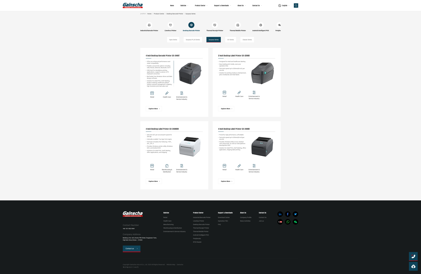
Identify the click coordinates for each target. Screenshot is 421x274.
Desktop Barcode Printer (175, 14)
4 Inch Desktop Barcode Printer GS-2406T (163, 55)
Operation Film (223, 221)
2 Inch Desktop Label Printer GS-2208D (234, 55)
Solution (183, 5)
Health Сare (167, 221)
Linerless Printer (198, 221)
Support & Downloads (221, 5)
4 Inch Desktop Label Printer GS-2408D (234, 128)
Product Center (200, 5)
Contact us (130, 249)
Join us (261, 221)
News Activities (245, 221)
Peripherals (197, 238)
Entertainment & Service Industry (174, 231)
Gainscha (180, 264)
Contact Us (256, 5)
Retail (165, 217)
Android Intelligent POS (201, 235)
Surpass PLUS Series (193, 40)
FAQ (219, 224)
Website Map (171, 264)
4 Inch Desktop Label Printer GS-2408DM (162, 128)
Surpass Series (190, 14)
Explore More (153, 109)
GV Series (230, 40)
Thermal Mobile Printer (200, 231)
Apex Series (173, 40)
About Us (241, 5)
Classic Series (247, 40)
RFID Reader (197, 242)
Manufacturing (168, 224)
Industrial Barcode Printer (201, 217)
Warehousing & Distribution (172, 228)
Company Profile (245, 217)
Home (172, 5)
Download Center (224, 217)
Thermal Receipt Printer (201, 228)
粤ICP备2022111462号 (131, 267)
